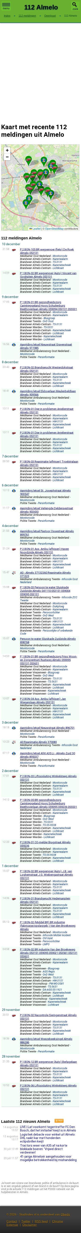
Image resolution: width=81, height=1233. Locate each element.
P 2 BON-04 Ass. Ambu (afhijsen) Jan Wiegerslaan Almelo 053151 (43, 700)
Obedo (65, 1214)
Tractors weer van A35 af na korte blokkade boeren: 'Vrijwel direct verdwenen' (43, 1149)
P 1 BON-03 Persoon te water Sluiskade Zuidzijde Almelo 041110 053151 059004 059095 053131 (45, 591)
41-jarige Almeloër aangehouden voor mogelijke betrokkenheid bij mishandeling (48, 1158)
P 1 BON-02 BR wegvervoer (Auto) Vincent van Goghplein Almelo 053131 (48, 275)
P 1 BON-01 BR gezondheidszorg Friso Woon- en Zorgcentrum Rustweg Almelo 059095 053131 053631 (48, 660)
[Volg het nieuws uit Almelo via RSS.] (57, 1121)
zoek (75, 9)
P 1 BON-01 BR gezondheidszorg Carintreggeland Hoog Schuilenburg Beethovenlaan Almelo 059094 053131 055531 (48, 306)
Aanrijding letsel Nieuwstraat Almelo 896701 (47, 727)
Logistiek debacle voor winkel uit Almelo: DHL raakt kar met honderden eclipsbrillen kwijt (47, 1138)
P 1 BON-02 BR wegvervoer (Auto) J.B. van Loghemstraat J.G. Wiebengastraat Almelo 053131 (46, 875)
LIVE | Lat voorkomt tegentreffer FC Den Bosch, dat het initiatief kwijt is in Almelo (48, 1128)
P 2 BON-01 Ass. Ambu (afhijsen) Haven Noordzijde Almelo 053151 (44, 550)
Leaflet (36, 228)
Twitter (25, 1221)
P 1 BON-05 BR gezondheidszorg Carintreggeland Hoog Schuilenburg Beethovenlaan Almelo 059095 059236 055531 (48, 803)
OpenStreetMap (54, 228)
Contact (11, 1221)
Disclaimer (29, 1225)
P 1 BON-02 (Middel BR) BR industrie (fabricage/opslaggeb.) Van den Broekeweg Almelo (47, 926)
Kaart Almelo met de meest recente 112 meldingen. (39, 187)
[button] (30, 188)
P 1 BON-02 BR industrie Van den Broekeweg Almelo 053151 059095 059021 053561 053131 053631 (48, 953)
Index (7, 15)
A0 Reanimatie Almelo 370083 (38, 742)
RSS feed (41, 1221)
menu (6, 8)
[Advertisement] (40, 70)
